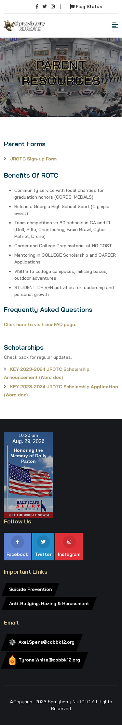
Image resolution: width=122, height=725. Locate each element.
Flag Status (88, 6)
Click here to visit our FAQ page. (40, 324)
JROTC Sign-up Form (33, 159)
